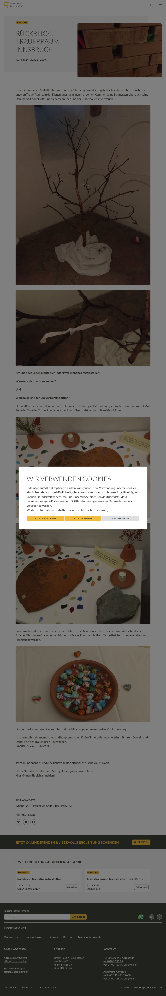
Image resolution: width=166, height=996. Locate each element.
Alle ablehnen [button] (83, 518)
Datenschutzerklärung (94, 510)
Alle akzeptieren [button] (45, 518)
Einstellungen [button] (121, 518)
